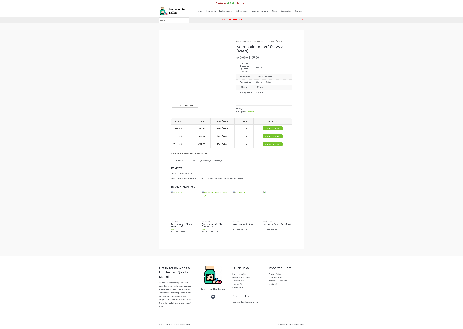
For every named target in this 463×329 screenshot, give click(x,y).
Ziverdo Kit (237, 284)
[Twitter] (213, 297)
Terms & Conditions (278, 280)
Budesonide (286, 11)
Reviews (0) (201, 153)
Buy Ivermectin (239, 274)
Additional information (182, 153)
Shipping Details (276, 277)
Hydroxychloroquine (259, 11)
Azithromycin (241, 11)
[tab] (182, 153)
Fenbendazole (225, 11)
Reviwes (298, 11)
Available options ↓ (185, 105)
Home (200, 11)
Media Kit (273, 284)
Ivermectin (211, 11)
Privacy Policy (275, 274)
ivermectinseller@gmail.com (246, 302)
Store (274, 11)
